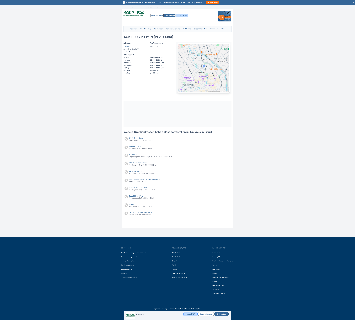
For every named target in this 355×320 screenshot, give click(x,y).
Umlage (214, 265)
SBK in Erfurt (133, 204)
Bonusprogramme (126, 269)
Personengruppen (179, 248)
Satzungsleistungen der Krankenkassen (133, 257)
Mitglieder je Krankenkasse (220, 277)
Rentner (174, 269)
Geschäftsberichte (218, 285)
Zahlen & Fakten (219, 248)
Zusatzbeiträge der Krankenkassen (223, 261)
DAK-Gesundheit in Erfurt (138, 163)
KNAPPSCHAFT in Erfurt (138, 188)
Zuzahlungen (216, 269)
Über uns (187, 309)
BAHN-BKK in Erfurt (136, 138)
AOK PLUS (127, 46)
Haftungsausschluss (168, 309)
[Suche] (353, 2)
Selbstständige (176, 257)
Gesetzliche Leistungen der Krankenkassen (134, 253)
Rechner (183, 2)
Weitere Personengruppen (180, 277)
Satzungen (215, 289)
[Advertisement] (177, 114)
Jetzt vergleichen (212, 2)
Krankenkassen (150, 2)
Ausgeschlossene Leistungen (130, 261)
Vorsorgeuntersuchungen (129, 277)
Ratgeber (199, 2)
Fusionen (215, 281)
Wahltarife (124, 273)
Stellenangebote (196, 309)
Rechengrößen (216, 257)
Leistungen (126, 248)
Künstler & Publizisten (178, 273)
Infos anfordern (157, 15)
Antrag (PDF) (182, 15)
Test (160, 2)
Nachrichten (216, 253)
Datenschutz (179, 309)
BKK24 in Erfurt (134, 155)
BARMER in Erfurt (135, 146)
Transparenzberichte (218, 293)
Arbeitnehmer (176, 253)
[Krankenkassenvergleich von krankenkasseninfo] (132, 2)
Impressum (157, 309)
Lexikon (214, 273)
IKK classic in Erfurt (136, 171)
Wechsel (190, 2)
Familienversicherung (127, 265)
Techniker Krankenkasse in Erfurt (141, 212)
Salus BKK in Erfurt (136, 196)
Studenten (175, 261)
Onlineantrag (170, 15)
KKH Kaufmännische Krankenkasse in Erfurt (145, 179)
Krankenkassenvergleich (171, 2)
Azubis (174, 265)
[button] (157, 2)
